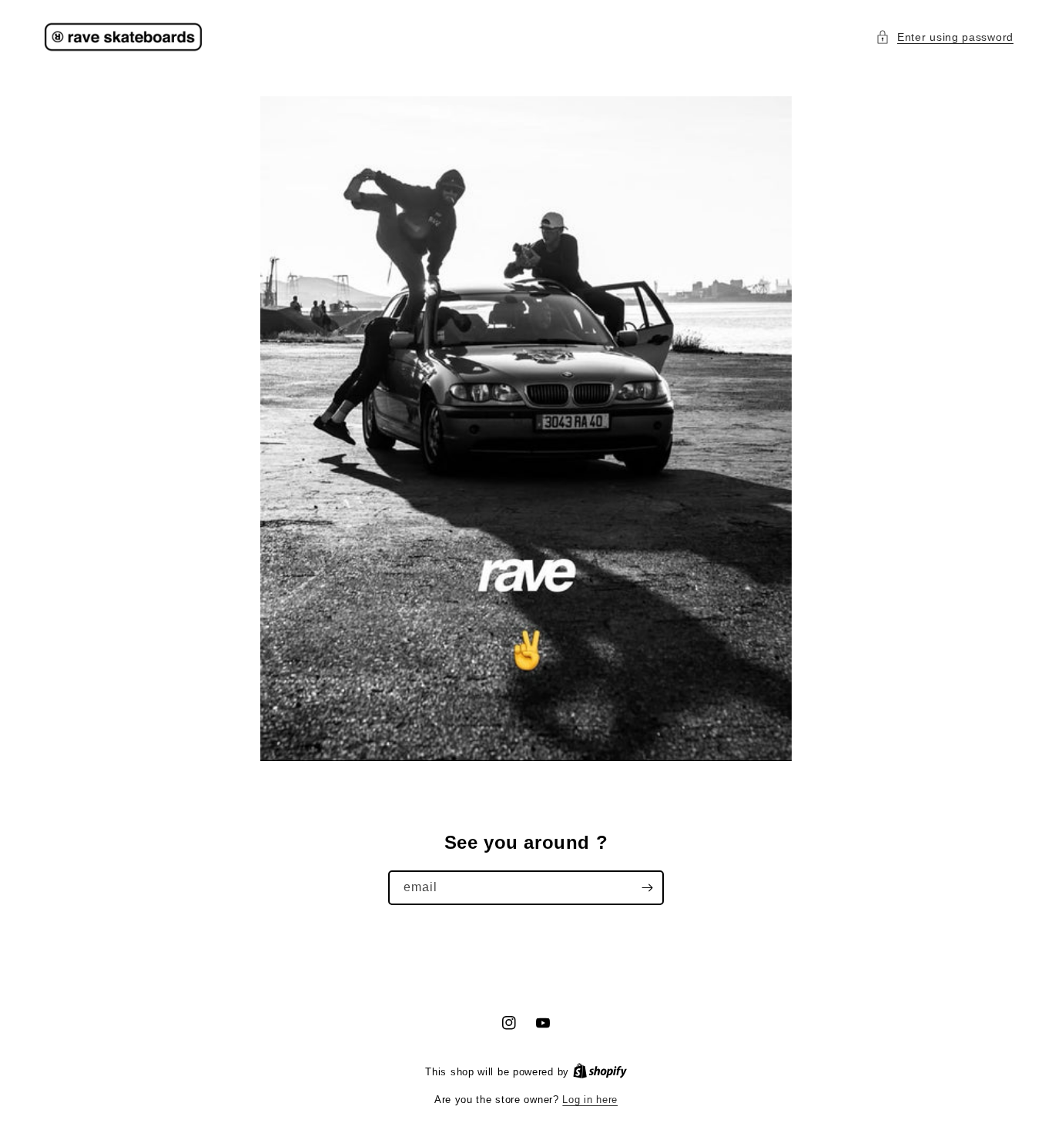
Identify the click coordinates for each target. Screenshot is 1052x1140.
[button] (944, 37)
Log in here (590, 1099)
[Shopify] (600, 1072)
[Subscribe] (647, 888)
